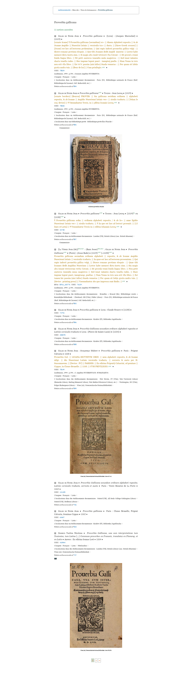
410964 (63, 543)
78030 (62, 106)
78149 (62, 370)
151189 (63, 492)
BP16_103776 (65, 285)
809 (75, 388)
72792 (62, 313)
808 (75, 344)
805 (75, 125)
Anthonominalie (64, 10)
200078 (63, 335)
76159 (79, 285)
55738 (62, 230)
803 (75, 304)
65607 (62, 517)
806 (75, 322)
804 (75, 86)
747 (75, 555)
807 (75, 239)
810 (75, 527)
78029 (62, 71)
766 (75, 505)
